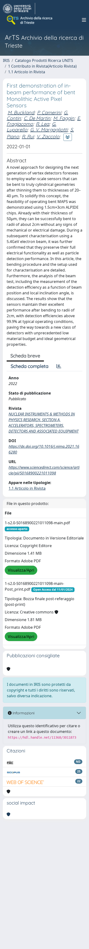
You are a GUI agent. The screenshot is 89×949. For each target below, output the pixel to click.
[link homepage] (19, 8)
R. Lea (42, 124)
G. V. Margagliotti (48, 130)
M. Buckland (21, 112)
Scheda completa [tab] (29, 366)
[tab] (58, 366)
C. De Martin (37, 118)
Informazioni (23, 713)
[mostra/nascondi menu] (84, 20)
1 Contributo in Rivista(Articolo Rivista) (42, 66)
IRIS (6, 60)
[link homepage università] (30, 20)
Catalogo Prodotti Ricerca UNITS (44, 60)
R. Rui (28, 136)
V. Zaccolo (48, 136)
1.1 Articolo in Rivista (26, 71)
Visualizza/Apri (21, 570)
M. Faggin (63, 118)
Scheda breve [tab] (25, 356)
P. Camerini (49, 112)
